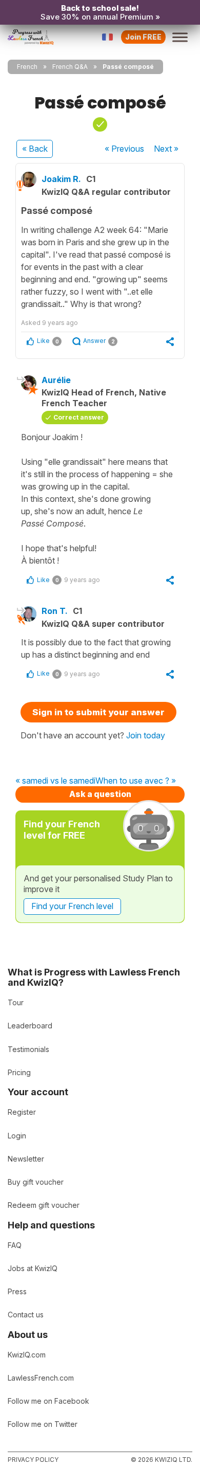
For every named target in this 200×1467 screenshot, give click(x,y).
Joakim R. (61, 179)
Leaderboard (30, 1025)
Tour (16, 1002)
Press (17, 1291)
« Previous (124, 148)
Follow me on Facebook (48, 1401)
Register (22, 1112)
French (27, 66)
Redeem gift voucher (43, 1205)
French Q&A (70, 66)
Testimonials (28, 1049)
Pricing (19, 1072)
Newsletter (26, 1158)
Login (17, 1135)
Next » (166, 148)
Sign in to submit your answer (98, 712)
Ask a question (100, 794)
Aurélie (56, 380)
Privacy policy (33, 1459)
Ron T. (55, 611)
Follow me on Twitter (42, 1424)
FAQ (15, 1245)
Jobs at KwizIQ (32, 1268)
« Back (35, 148)
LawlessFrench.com (41, 1377)
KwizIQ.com (27, 1354)
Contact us (26, 1314)
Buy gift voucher (36, 1182)
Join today (145, 735)
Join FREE (143, 36)
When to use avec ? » (135, 781)
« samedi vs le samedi (55, 781)
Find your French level (72, 906)
